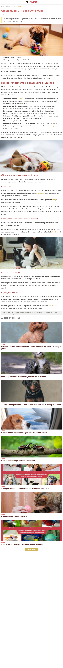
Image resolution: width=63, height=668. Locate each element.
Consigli (19, 6)
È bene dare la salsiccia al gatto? (14, 517)
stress (21, 99)
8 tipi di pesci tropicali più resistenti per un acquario (22, 545)
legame (54, 126)
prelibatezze (40, 193)
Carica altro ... (31, 549)
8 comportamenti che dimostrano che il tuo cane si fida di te (25, 489)
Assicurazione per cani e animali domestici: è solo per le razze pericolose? (31, 405)
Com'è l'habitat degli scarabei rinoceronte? (18, 461)
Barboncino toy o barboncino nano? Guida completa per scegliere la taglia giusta (31, 348)
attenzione (54, 232)
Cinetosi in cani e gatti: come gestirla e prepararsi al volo (24, 433)
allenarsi (51, 306)
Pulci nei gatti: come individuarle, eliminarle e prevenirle (23, 377)
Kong (54, 200)
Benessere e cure (10, 6)
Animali (3, 344)
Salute (3, 6)
